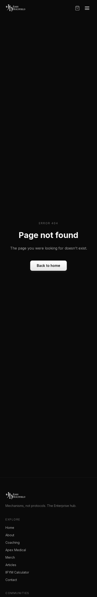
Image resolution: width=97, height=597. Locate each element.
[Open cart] (77, 8)
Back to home (48, 266)
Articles (10, 565)
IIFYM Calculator (17, 572)
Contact (11, 580)
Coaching (12, 542)
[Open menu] (87, 8)
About (9, 535)
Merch (10, 557)
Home (9, 527)
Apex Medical (15, 550)
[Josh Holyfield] (15, 8)
